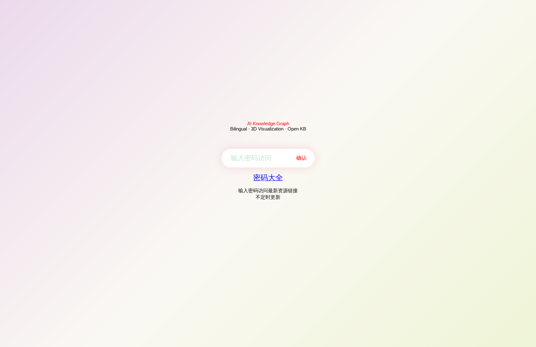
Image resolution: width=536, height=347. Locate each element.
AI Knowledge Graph (268, 123)
